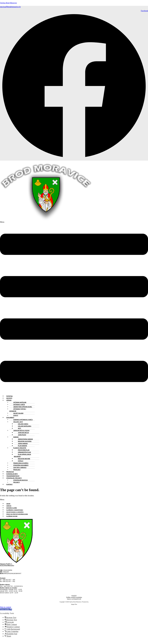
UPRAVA (8, 400)
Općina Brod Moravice (8, 3)
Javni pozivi (22, 435)
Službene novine (11, 516)
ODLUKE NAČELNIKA (24, 426)
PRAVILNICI (16, 469)
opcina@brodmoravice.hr (10, 7)
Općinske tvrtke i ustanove (17, 410)
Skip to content (5, 607)
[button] (74, 307)
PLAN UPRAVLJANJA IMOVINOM (22, 455)
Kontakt (9, 484)
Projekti (16, 482)
